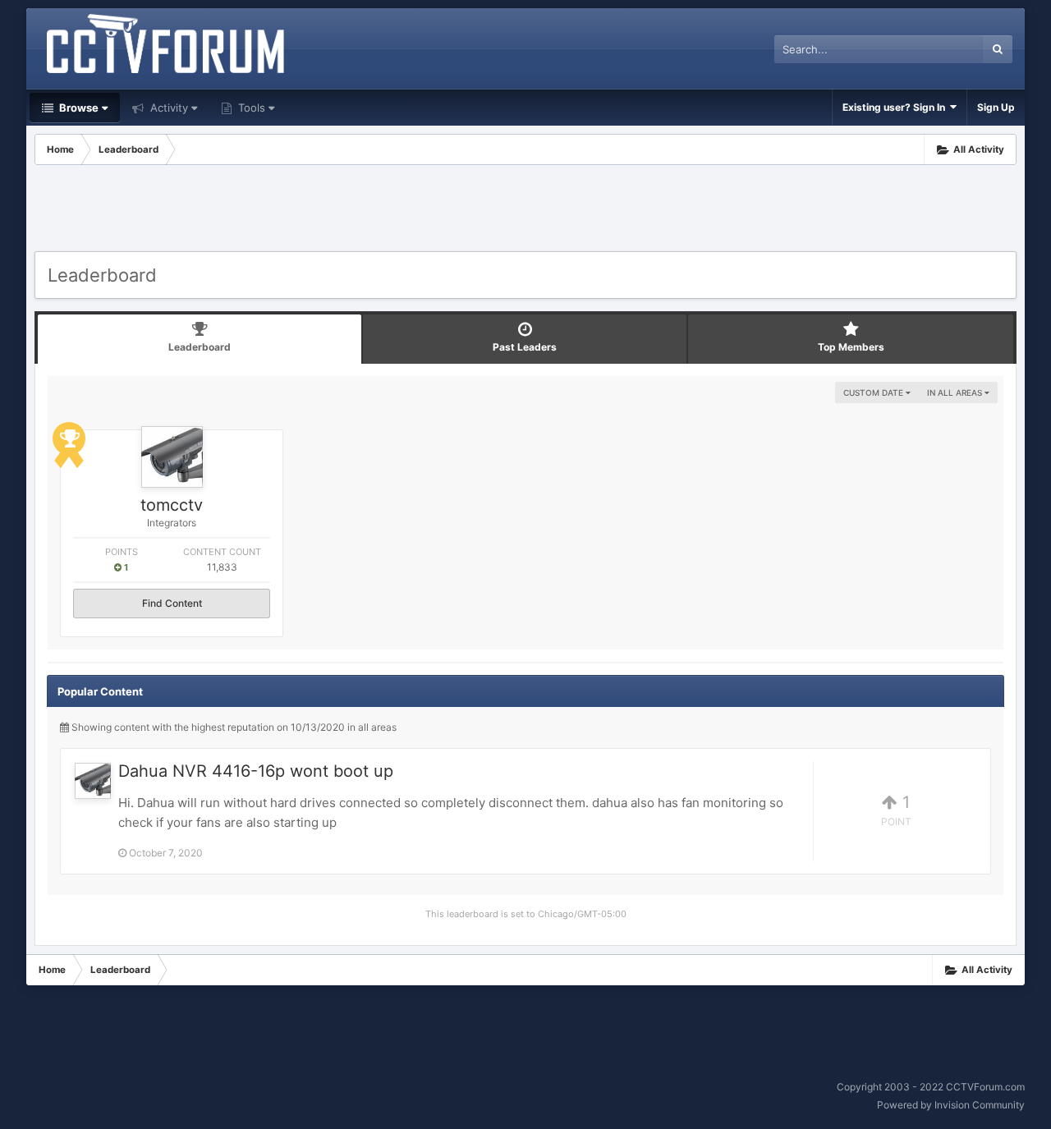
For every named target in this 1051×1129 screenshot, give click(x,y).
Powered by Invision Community (951, 1105)
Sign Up (996, 107)
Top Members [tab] (851, 347)
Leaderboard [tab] (199, 347)
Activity (167, 107)
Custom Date (874, 392)
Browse (78, 107)
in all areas (955, 392)
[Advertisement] (525, 210)
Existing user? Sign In (896, 107)
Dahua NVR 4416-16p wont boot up (255, 771)
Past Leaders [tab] (525, 347)
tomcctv (171, 505)
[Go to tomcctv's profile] (172, 457)
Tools (250, 107)
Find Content (172, 603)
